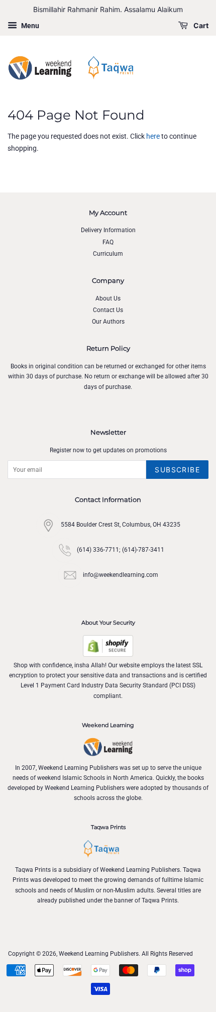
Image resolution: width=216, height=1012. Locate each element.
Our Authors (108, 321)
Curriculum (108, 253)
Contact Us (108, 310)
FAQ (108, 242)
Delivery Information (108, 230)
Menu (29, 26)
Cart (200, 25)
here (153, 136)
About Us (108, 298)
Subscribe (177, 469)
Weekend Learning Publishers (99, 953)
